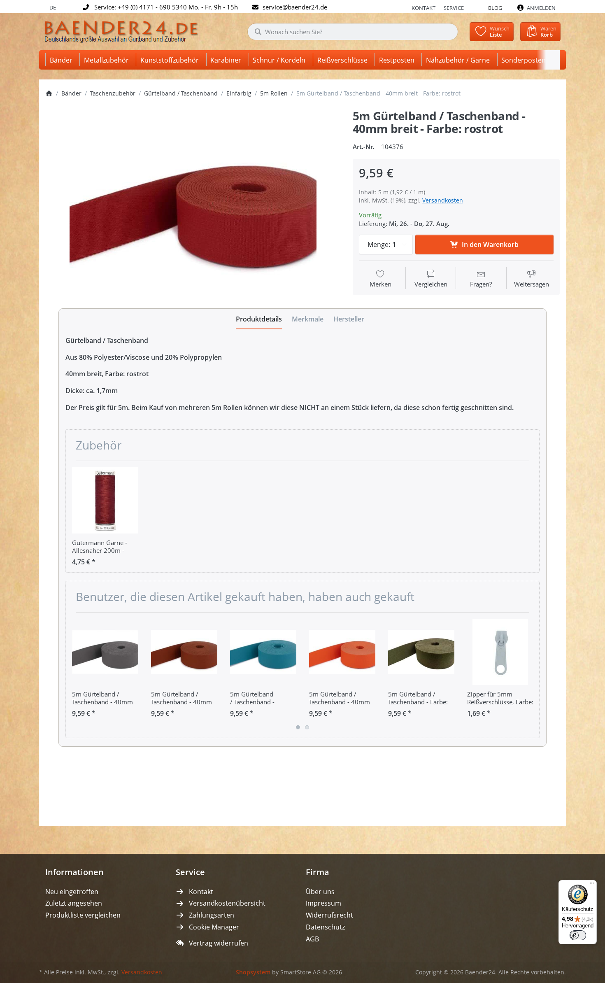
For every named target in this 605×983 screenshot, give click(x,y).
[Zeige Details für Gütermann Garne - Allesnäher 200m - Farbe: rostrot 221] (105, 500)
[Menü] (592, 885)
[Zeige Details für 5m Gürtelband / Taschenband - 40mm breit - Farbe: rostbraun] (184, 652)
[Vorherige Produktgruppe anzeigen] (75, 675)
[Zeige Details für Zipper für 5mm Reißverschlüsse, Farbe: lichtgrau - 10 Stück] (500, 652)
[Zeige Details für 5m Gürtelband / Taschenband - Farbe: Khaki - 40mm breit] (421, 652)
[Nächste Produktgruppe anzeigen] (530, 675)
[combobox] (352, 31)
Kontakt (423, 8)
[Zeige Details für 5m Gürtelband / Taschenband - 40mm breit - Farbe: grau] (105, 652)
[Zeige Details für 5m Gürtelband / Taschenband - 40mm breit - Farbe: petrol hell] (263, 652)
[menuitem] (62, 60)
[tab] (259, 319)
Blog (495, 8)
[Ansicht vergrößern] (192, 205)
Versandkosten (442, 200)
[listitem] (192, 205)
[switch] (578, 935)
